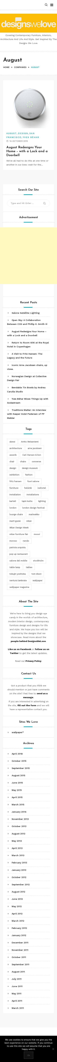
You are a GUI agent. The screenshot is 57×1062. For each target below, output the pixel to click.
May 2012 (17, 906)
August (11, 133)
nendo (26, 541)
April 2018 (17, 753)
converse (36, 461)
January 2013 (19, 870)
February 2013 (19, 862)
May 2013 (17, 841)
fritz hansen (16, 481)
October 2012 (19, 877)
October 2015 (19, 761)
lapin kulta (27, 501)
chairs (23, 461)
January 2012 (19, 935)
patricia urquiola (17, 547)
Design (23, 133)
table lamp (15, 567)
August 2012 (18, 891)
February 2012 (19, 928)
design (13, 468)
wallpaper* (18, 732)
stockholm (38, 560)
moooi (37, 534)
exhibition (14, 475)
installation (15, 494)
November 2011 (20, 950)
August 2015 (18, 775)
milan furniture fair (19, 534)
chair (12, 461)
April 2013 (17, 848)
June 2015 (17, 782)
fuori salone (33, 481)
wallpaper (37, 580)
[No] (53, 1049)
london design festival (33, 508)
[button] (46, 5)
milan (29, 521)
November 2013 (20, 819)
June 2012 (17, 899)
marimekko (34, 514)
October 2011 (19, 957)
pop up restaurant (19, 554)
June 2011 (17, 986)
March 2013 (18, 855)
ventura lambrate (18, 580)
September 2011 (20, 964)
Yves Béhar (31, 137)
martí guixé (15, 521)
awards (13, 455)
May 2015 (17, 790)
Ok (28, 1055)
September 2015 (21, 768)
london (13, 508)
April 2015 (17, 797)
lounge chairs (16, 514)
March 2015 (18, 804)
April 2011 (17, 1001)
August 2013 (18, 833)
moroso (13, 541)
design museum (30, 468)
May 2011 (16, 993)
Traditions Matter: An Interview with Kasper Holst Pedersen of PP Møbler (26, 414)
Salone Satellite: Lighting (26, 313)
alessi (12, 442)
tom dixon (36, 574)
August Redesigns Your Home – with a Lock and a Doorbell (27, 151)
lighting (42, 501)
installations (33, 494)
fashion (28, 475)
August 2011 (18, 971)
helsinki (28, 488)
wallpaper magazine (19, 587)
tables (29, 567)
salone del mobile (18, 560)
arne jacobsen (35, 448)
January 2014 (19, 812)
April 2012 (17, 913)
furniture (14, 488)
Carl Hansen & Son (31, 455)
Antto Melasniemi (29, 442)
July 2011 (17, 979)
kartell (13, 501)
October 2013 (19, 826)
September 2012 (21, 884)
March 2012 (18, 921)
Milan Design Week (19, 527)
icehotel (42, 488)
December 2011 (20, 942)
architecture (16, 448)
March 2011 (18, 1008)
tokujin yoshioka (18, 574)
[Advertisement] (28, 255)
